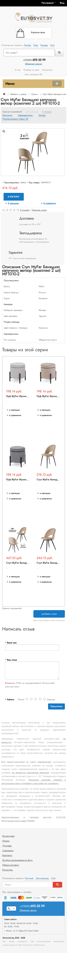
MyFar (23, 182)
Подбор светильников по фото (17, 860)
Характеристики (25, 115)
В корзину (13, 196)
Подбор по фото (31, 70)
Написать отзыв (39, 210)
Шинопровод (42, 878)
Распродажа (8, 836)
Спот (52, 45)
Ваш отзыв (12, 659)
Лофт (36, 45)
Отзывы (42, 115)
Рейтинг (10, 699)
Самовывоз (8, 850)
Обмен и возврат (10, 865)
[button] (63, 2)
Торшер (44, 45)
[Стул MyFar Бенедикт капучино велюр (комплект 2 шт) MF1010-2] (32, 152)
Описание (7, 115)
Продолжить (56, 706)
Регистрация (47, 2)
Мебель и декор (18, 94)
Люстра (28, 45)
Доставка (7, 845)
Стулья (34, 94)
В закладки (13, 203)
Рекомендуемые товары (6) (15, 119)
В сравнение (50, 203)
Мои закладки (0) (33, 74)
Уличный (29, 878)
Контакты (7, 855)
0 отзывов (46, 111)
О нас (18, 70)
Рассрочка (47, 70)
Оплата (5, 840)
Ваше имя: (12, 642)
